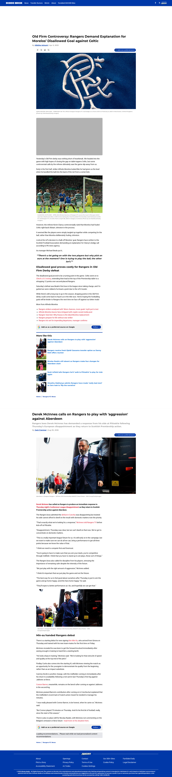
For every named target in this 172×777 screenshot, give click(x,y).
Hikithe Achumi (41, 45)
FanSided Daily (129, 759)
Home (38, 397)
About (53, 3)
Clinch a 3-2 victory (43, 279)
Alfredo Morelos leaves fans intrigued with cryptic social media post (65, 312)
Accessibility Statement (45, 766)
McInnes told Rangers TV (86, 522)
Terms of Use (87, 762)
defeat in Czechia (69, 515)
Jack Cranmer (40, 430)
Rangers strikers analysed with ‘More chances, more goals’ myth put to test (68, 309)
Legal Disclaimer (129, 762)
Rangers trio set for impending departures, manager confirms (63, 320)
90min (47, 3)
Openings (66, 759)
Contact (85, 759)
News (26, 3)
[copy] (48, 50)
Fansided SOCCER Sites (66, 3)
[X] (159, 3)
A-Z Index (66, 766)
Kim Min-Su (73, 640)
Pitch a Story (41, 762)
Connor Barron (42, 684)
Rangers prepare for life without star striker (56, 318)
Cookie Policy (108, 762)
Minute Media (25, 771)
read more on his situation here (76, 721)
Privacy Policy (68, 762)
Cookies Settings (88, 766)
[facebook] (155, 3)
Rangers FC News (49, 397)
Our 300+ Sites (109, 759)
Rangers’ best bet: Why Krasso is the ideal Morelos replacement (64, 315)
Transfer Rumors (36, 3)
